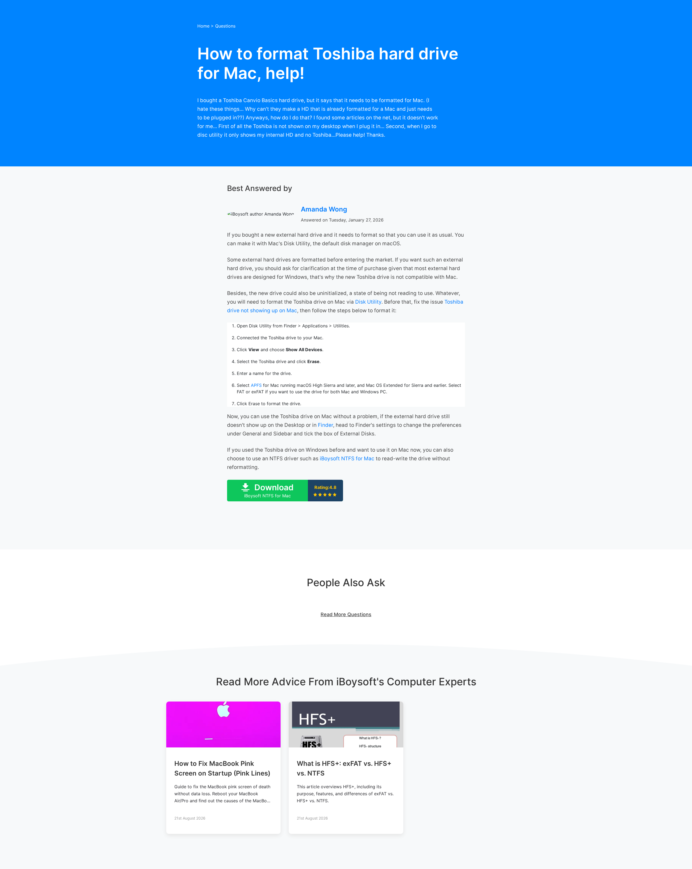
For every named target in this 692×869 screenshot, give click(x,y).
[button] (285, 490)
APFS (256, 385)
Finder (325, 425)
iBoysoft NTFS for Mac (347, 458)
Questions (225, 26)
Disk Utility (368, 302)
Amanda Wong (324, 209)
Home (203, 26)
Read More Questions (346, 614)
